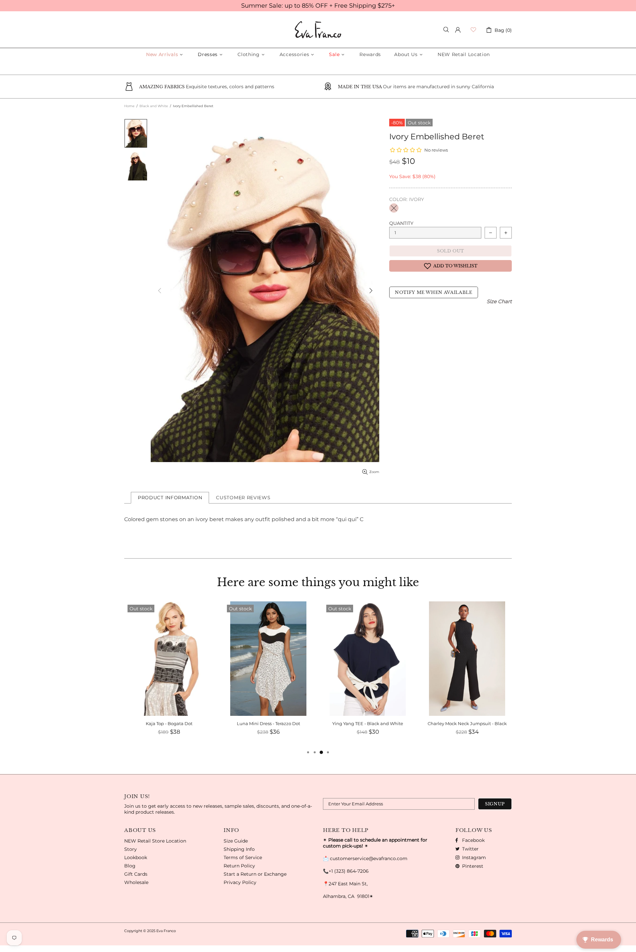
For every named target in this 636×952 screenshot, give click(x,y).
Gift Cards (135, 874)
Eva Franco (318, 29)
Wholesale (136, 882)
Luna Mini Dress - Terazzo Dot (169, 723)
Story (130, 849)
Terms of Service (243, 857)
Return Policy (239, 866)
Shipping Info (239, 849)
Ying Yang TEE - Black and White (268, 723)
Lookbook (135, 857)
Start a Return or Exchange (255, 874)
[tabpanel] (467, 675)
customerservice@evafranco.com (368, 858)
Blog (129, 866)
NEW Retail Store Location (155, 841)
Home (129, 106)
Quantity (401, 223)
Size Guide (236, 841)
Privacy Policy (240, 882)
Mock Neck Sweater (467, 723)
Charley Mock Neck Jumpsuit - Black (367, 723)
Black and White (153, 106)
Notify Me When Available (433, 292)
